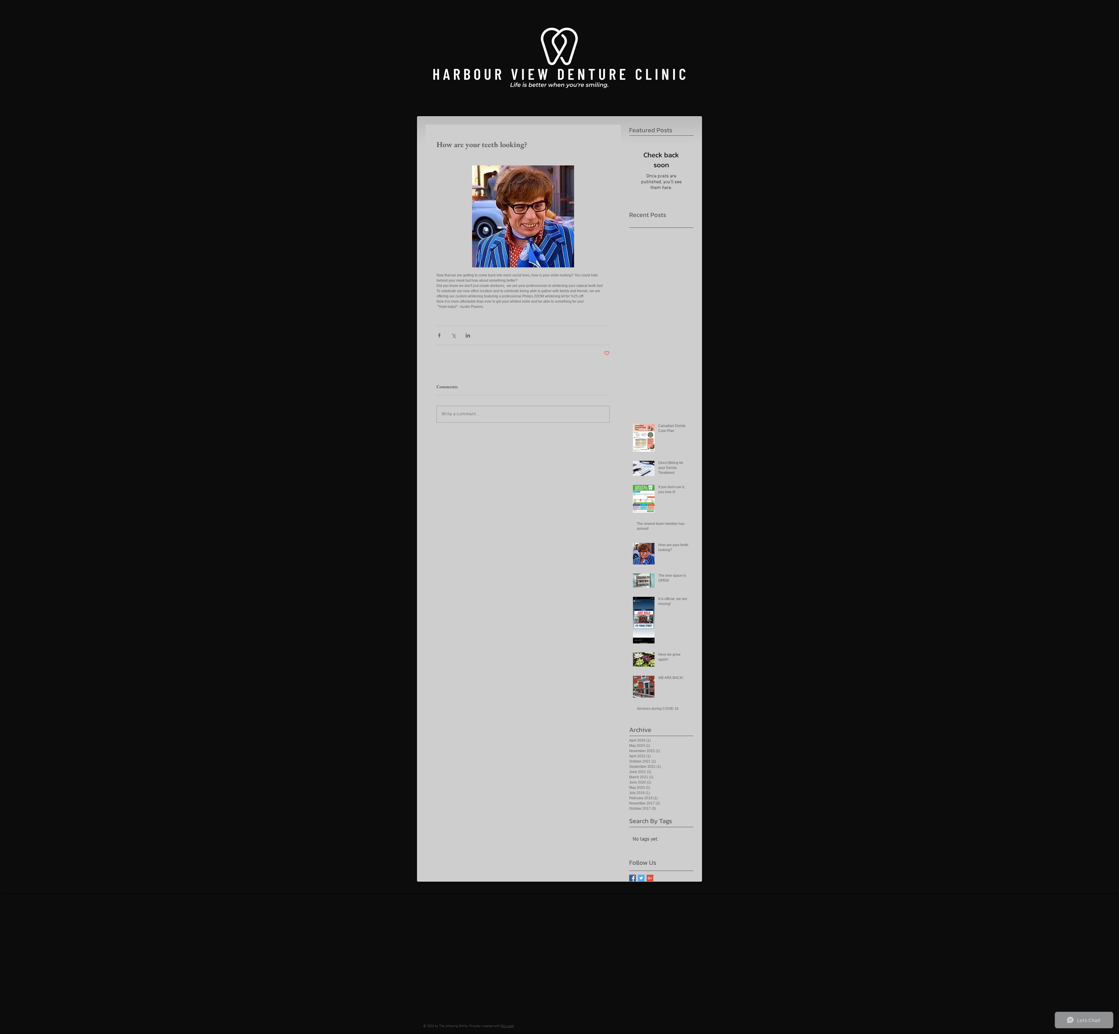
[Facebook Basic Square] (632, 878)
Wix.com (507, 1026)
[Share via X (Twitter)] (453, 335)
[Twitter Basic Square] (641, 878)
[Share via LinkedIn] (468, 335)
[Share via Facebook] (439, 335)
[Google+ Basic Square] (650, 878)
